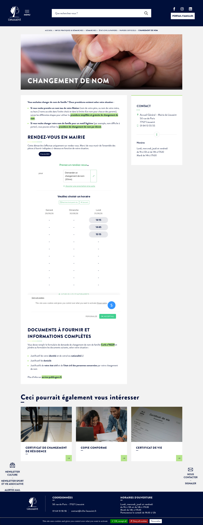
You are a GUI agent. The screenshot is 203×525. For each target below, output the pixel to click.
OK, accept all (120, 521)
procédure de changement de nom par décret (80, 126)
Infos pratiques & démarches (69, 30)
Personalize (155, 521)
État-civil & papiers (108, 30)
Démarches (91, 30)
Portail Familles (182, 16)
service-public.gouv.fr (52, 377)
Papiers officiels (128, 30)
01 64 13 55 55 (59, 511)
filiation (75, 108)
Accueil (48, 30)
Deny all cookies (139, 521)
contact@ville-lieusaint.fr (83, 511)
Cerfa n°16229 (108, 344)
